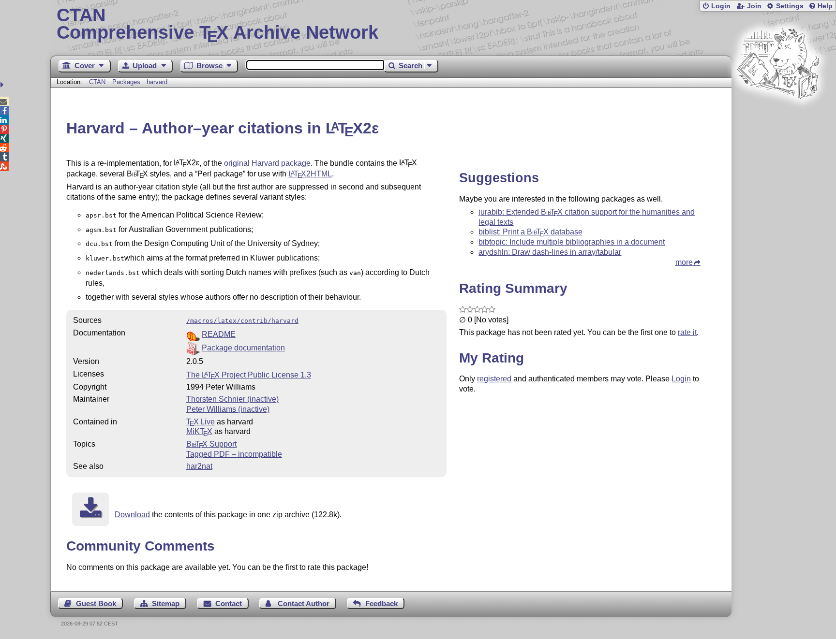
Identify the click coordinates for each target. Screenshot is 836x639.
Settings (790, 6)
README (219, 334)
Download (132, 514)
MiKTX (199, 431)
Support (211, 444)
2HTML (310, 174)
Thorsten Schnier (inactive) (232, 399)
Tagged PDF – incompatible (234, 454)
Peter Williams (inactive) (227, 409)
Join (754, 6)
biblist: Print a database (530, 232)
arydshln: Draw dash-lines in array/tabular (549, 252)
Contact (228, 603)
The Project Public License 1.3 (248, 375)
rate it (687, 332)
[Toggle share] (3, 84)
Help (825, 6)
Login (721, 6)
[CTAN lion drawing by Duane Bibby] (778, 117)
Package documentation (243, 348)
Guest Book (96, 603)
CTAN (97, 82)
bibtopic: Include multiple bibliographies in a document (571, 242)
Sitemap (165, 603)
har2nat (199, 466)
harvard (157, 82)
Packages (127, 82)
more (684, 262)
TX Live (200, 422)
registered (494, 379)
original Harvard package (267, 163)
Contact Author (303, 603)
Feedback (381, 603)
